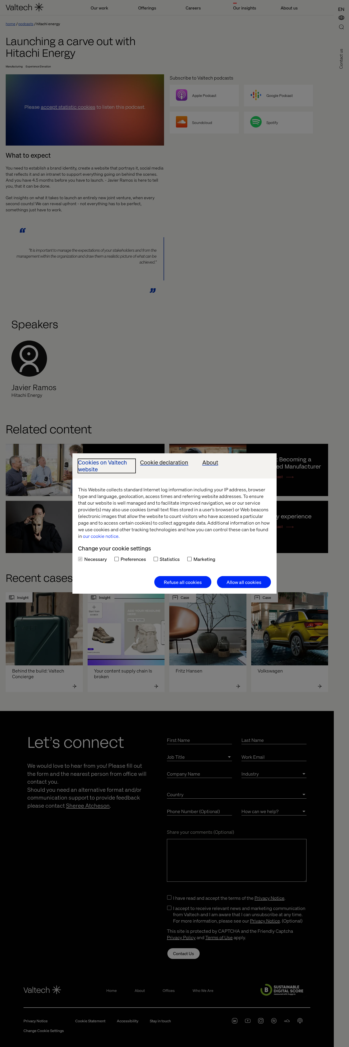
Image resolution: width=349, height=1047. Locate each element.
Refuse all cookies (183, 582)
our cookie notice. (101, 536)
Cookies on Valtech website (102, 466)
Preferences (133, 559)
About (210, 462)
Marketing (204, 559)
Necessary (95, 559)
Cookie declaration (164, 462)
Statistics (170, 559)
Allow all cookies (243, 582)
